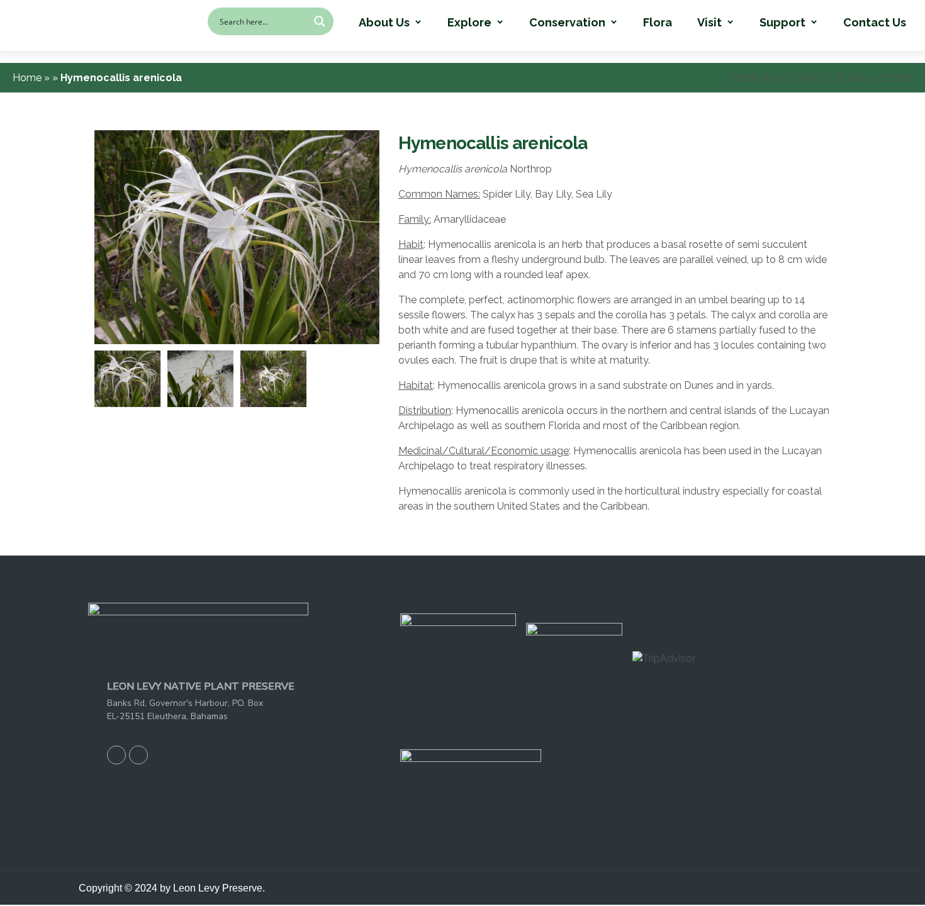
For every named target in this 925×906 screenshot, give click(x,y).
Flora (657, 22)
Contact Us (874, 22)
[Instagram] (138, 755)
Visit (709, 22)
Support (782, 22)
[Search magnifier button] (319, 21)
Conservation (567, 22)
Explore (469, 22)
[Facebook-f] (116, 755)
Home (28, 78)
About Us (384, 22)
